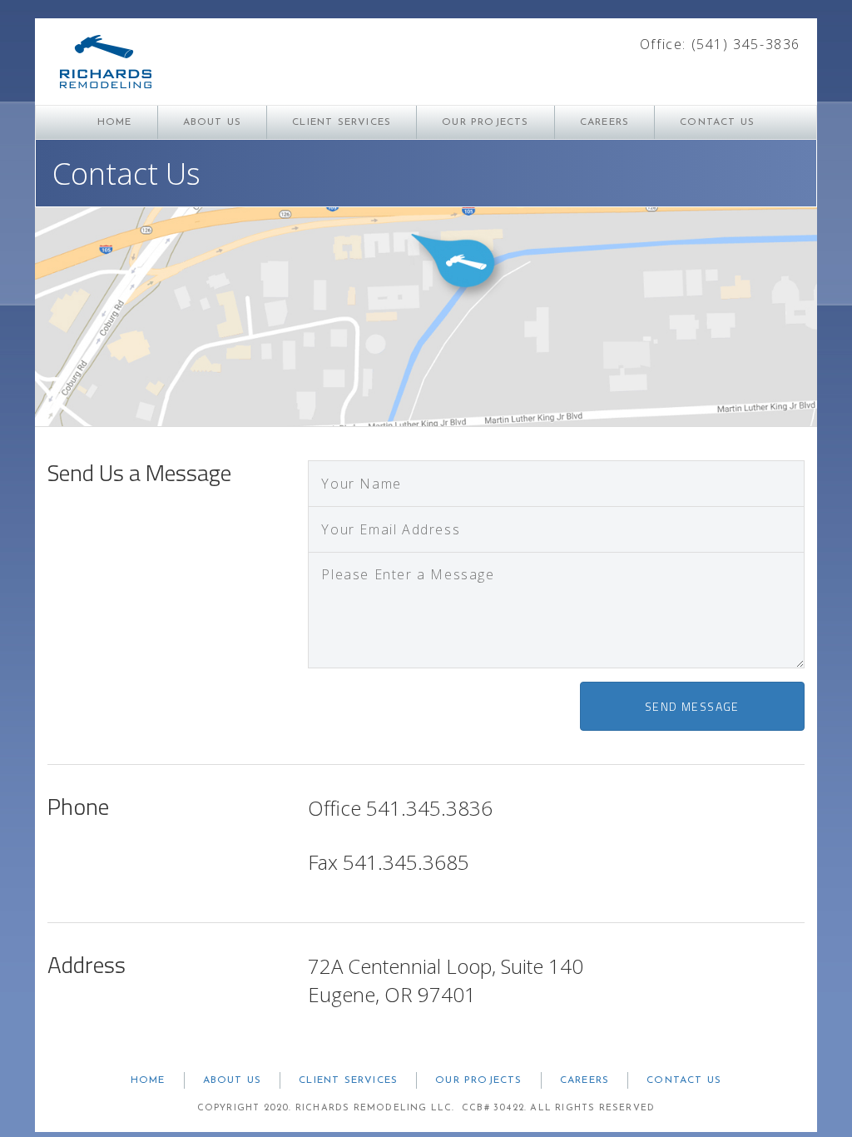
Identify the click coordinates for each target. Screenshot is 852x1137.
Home (114, 122)
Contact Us (717, 122)
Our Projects (485, 122)
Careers (604, 122)
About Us (212, 122)
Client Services (341, 122)
